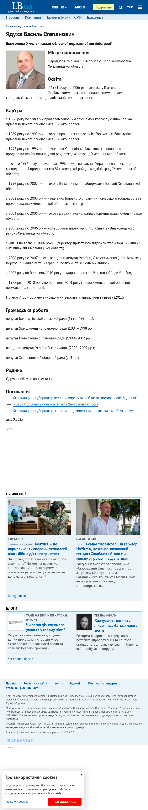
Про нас (11, 683)
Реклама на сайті (35, 683)
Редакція (75, 683)
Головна (11, 26)
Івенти (58, 683)
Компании (33, 17)
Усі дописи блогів (20, 659)
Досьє (77, 21)
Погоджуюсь (65, 801)
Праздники (94, 17)
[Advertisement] (74, 458)
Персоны (13, 17)
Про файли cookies (16, 801)
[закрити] (81, 774)
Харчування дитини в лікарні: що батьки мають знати (115, 625)
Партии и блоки (57, 17)
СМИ (78, 17)
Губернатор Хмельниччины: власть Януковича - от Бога (55, 404)
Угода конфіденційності (22, 688)
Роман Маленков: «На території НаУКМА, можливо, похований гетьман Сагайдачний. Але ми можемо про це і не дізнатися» (108, 551)
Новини (57, 7)
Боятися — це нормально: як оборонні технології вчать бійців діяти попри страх (37, 548)
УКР (130, 7)
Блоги (80, 7)
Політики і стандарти (102, 683)
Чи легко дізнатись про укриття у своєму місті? (45, 627)
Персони (38, 26)
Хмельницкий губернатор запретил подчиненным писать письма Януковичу (73, 410)
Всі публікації (18, 596)
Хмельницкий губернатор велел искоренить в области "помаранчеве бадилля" (75, 397)
